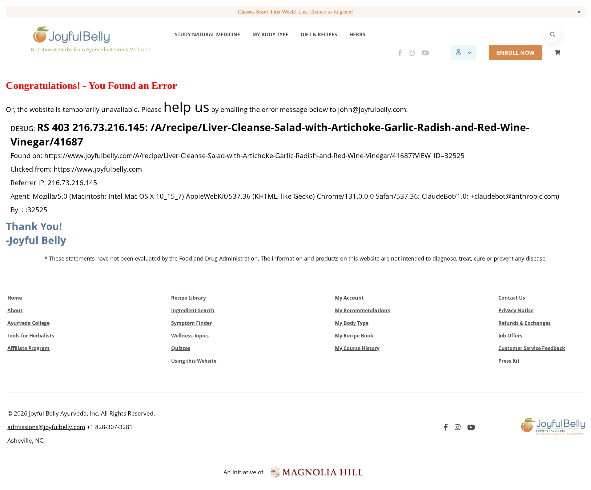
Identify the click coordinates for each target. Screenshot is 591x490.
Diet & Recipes (319, 34)
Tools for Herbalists (30, 335)
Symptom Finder (191, 323)
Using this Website (193, 360)
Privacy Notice (515, 310)
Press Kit (509, 360)
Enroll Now (515, 52)
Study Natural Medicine (207, 34)
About (14, 310)
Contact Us (511, 297)
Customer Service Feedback (531, 348)
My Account (349, 297)
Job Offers (510, 335)
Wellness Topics (190, 335)
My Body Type (270, 34)
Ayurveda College (28, 323)
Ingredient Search (193, 310)
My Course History (357, 348)
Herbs (357, 34)
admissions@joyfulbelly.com (46, 427)
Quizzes (180, 348)
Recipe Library (188, 297)
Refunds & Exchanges (524, 323)
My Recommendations (362, 310)
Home (14, 297)
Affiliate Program (28, 348)
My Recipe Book (354, 335)
